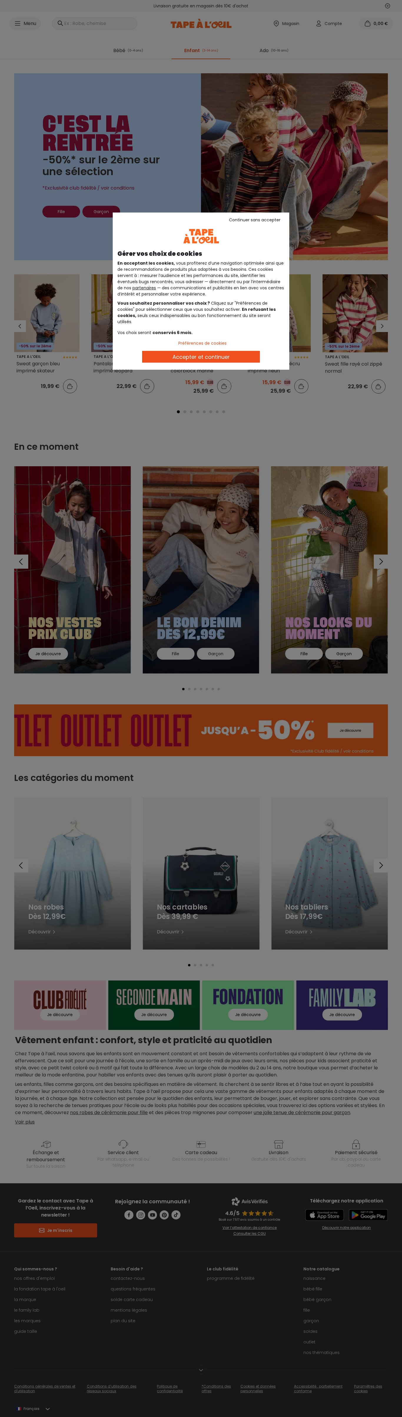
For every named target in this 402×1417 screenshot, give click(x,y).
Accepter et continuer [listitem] (201, 357)
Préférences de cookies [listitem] (202, 343)
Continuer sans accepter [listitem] (254, 220)
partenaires (144, 288)
